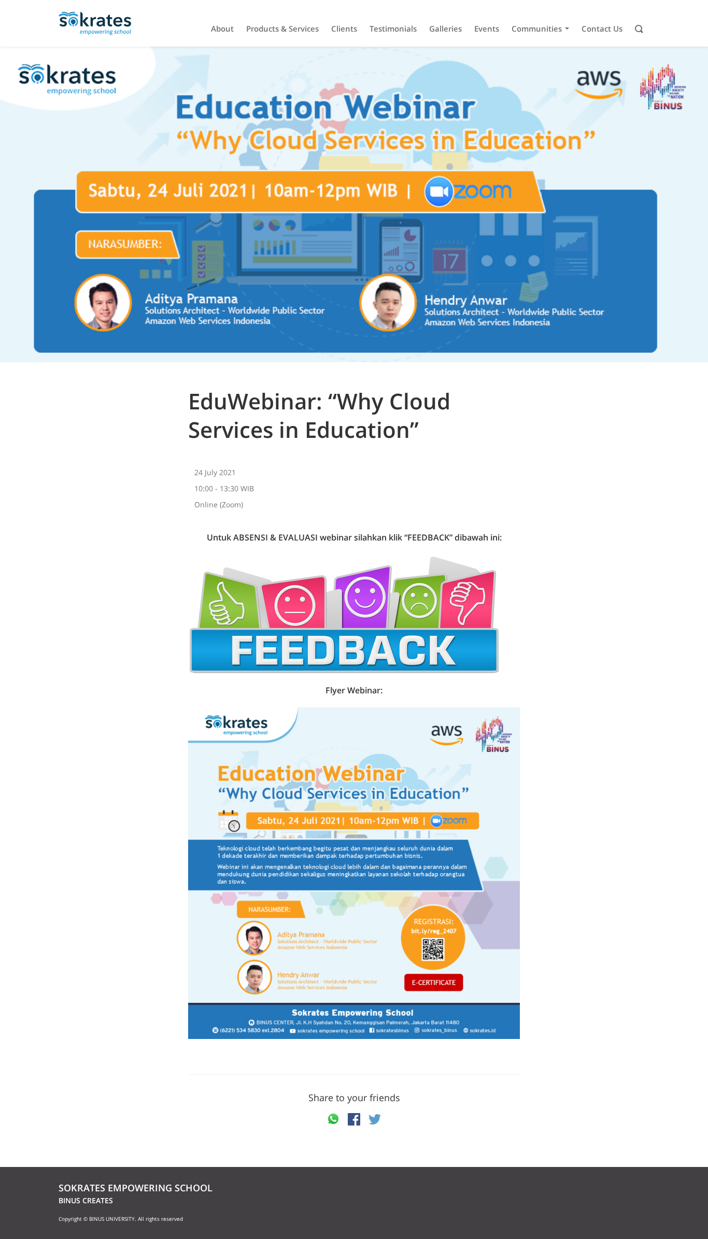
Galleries (445, 29)
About (222, 29)
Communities (537, 29)
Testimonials (393, 29)
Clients (344, 29)
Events (486, 29)
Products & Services (282, 29)
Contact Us (602, 29)
